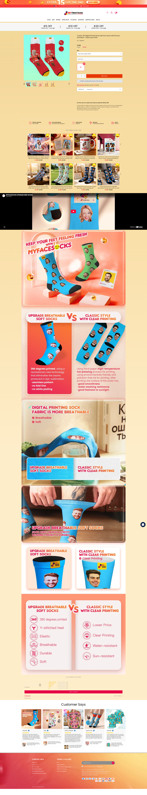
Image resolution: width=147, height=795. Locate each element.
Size (78, 50)
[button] (27, 57)
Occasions (73, 19)
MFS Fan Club (35, 767)
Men (53, 19)
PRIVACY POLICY (61, 764)
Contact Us (35, 764)
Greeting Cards (89, 19)
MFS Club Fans (80, 85)
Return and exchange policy (64, 767)
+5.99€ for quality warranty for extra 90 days (91, 81)
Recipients (81, 19)
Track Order (86, 6)
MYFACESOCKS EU (40, 787)
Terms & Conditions (62, 769)
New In (98, 19)
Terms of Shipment (62, 771)
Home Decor (65, 19)
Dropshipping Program (38, 771)
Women (58, 19)
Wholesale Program (37, 769)
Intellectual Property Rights (39, 773)
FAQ (58, 762)
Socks (49, 19)
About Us (34, 762)
